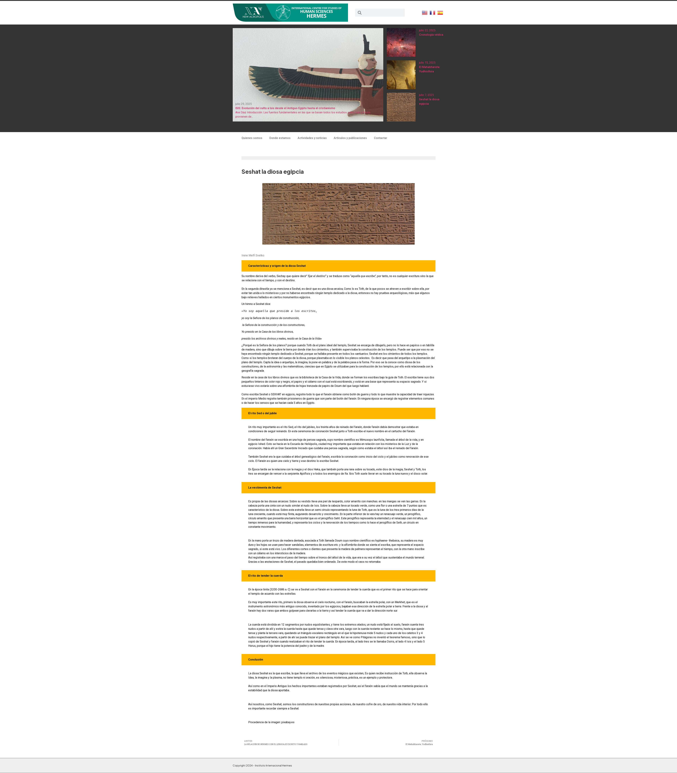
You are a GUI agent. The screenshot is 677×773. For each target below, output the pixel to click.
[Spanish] (440, 12)
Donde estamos (280, 138)
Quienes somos (252, 138)
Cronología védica (431, 34)
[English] (425, 12)
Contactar (380, 138)
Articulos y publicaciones (350, 138)
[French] (433, 12)
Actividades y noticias (312, 138)
